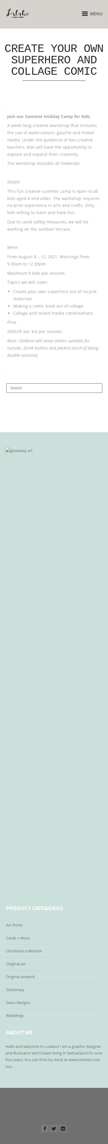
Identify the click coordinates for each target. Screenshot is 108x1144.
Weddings (15, 1015)
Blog (63, 1119)
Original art (16, 963)
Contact (84, 1114)
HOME (25, 1109)
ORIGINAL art (55, 1114)
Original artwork (20, 976)
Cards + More (18, 938)
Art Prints (14, 925)
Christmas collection (24, 951)
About (44, 1119)
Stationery (15, 989)
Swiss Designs (18, 1002)
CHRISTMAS (48, 1109)
